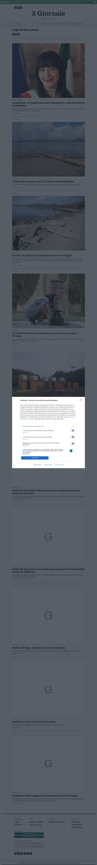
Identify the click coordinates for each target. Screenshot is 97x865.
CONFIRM (34, 458)
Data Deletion (38, 464)
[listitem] (48, 426)
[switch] (72, 430)
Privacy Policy (59, 464)
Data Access (48, 464)
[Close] (81, 400)
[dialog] (48, 432)
